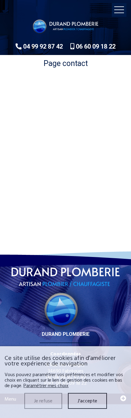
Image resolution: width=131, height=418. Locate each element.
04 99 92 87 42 (43, 46)
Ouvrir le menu (119, 10)
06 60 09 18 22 (94, 46)
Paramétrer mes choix (46, 385)
